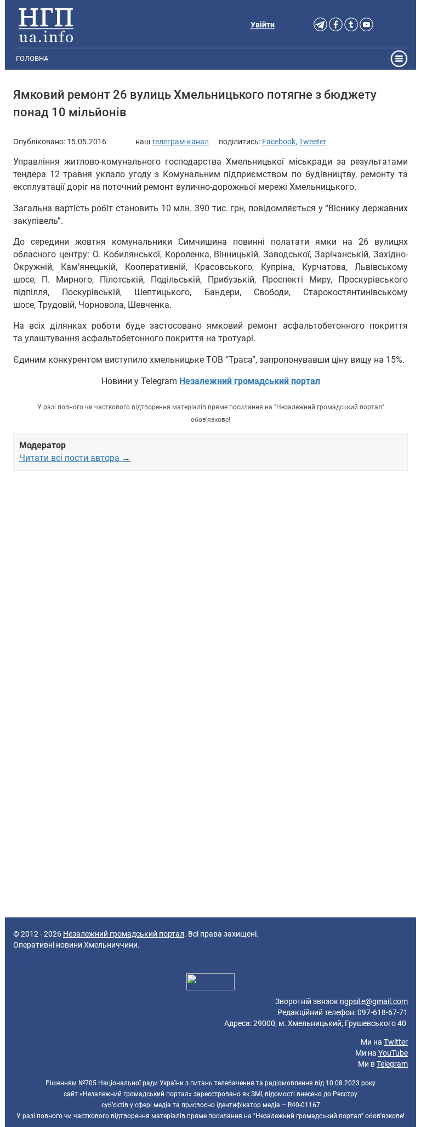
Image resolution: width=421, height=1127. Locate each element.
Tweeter (312, 141)
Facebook (278, 141)
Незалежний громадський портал (123, 933)
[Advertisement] (210, 600)
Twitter (396, 1042)
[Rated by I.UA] (210, 983)
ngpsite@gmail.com (374, 1001)
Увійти (263, 24)
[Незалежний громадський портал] (46, 24)
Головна (32, 58)
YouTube (393, 1053)
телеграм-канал (180, 141)
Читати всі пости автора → (74, 458)
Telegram (392, 1064)
